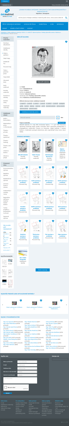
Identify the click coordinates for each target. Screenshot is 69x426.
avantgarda (62, 103)
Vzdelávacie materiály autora (30, 112)
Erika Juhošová (50, 321)
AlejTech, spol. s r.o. (27, 422)
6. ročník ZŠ (36, 103)
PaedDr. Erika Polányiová (10, 339)
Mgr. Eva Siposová (8, 321)
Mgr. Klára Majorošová (31, 339)
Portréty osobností (6, 91)
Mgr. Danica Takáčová (31, 334)
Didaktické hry (6, 62)
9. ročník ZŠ (55, 103)
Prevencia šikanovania (58, 403)
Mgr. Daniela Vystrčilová (10, 327)
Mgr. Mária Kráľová (30, 325)
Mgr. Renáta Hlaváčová (31, 330)
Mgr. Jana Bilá (7, 337)
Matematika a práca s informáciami (7, 125)
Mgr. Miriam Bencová (52, 343)
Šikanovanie (45, 406)
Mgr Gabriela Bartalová (52, 336)
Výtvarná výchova (37, 32)
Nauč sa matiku (59, 410)
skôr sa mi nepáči (5, 240)
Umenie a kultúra (6, 151)
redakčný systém (15, 422)
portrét (43, 106)
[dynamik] (58, 117)
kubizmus (32, 106)
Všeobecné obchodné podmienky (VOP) (20, 411)
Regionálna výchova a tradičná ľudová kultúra (6, 201)
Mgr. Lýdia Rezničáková (31, 343)
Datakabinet (4, 32)
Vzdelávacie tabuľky (6, 49)
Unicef (30, 406)
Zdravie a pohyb (6, 156)
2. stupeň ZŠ (23, 103)
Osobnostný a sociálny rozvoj (7, 192)
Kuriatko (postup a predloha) (23, 208)
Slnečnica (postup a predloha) (23, 236)
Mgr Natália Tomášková (10, 334)
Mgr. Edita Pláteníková (9, 323)
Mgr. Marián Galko (8, 332)
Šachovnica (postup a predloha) (36, 236)
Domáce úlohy (5, 101)
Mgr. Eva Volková (50, 348)
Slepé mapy (6, 58)
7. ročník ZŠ (42, 103)
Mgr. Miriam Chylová (52, 323)
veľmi (4, 231)
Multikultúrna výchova (7, 179)
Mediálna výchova (6, 174)
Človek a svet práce (7, 146)
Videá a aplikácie (5, 54)
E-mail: (5, 365)
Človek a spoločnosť (6, 136)
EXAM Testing (32, 411)
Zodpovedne (58, 411)
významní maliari (33, 108)
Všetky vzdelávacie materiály (11, 24)
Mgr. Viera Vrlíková (8, 343)
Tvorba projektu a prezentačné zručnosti (6, 210)
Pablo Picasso (36, 155)
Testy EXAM (6, 77)
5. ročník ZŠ (29, 32)
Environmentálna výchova (8, 169)
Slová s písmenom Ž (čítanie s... (34, 308)
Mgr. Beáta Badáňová (31, 327)
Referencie (60, 24)
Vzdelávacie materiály (7, 404)
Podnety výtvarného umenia (48, 32)
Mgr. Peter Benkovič (8, 344)
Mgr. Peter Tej (50, 327)
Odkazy (4, 28)
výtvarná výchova (24, 108)
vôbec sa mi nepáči (5, 244)
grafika (21, 106)
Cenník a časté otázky (17, 28)
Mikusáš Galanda (25, 117)
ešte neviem (6, 237)
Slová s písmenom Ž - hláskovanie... (55, 308)
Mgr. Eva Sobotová (30, 337)
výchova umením (61, 106)
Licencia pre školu (30, 24)
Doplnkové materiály (6, 106)
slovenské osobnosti (50, 106)
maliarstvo (37, 106)
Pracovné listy (7, 67)
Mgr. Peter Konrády (30, 350)
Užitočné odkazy (20, 404)
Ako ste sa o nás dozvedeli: (10, 371)
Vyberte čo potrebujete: (9, 375)
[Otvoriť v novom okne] (64, 422)
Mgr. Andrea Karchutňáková (32, 346)
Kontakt (30, 28)
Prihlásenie (5, 1)
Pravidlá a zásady (47, 411)
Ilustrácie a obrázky (6, 96)
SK (66, 1)
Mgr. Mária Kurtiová (51, 339)
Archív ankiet (6, 250)
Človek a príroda (5, 131)
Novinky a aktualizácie (6, 44)
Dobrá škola (43, 24)
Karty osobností (6, 86)
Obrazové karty (6, 81)
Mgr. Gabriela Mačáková (52, 332)
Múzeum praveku (34, 413)
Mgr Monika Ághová (51, 329)
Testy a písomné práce (5, 71)
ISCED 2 (23, 32)
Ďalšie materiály (42, 270)
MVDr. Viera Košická (51, 346)
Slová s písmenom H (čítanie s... (14, 308)
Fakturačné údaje (6, 408)
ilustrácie (26, 106)
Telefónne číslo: (7, 368)
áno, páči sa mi (5, 234)
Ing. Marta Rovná (8, 330)
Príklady (57, 413)
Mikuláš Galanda (23, 155)
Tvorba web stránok (5, 422)
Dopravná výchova (6, 217)
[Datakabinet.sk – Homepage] (7, 12)
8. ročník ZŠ (48, 103)
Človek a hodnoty (5, 141)
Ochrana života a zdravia (5, 185)
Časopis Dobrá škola (21, 403)
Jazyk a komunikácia (6, 119)
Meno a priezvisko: (8, 361)
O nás (52, 24)
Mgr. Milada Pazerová (31, 321)
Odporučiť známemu (43, 82)
